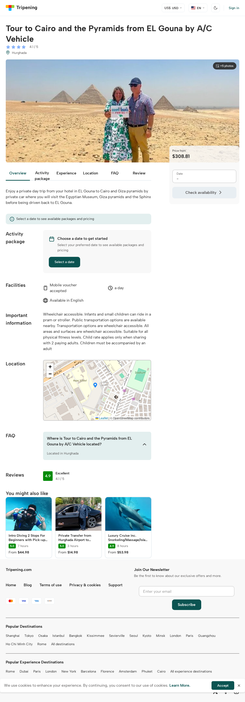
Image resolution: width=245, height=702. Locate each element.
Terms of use (50, 585)
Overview (17, 173)
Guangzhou (207, 636)
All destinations (63, 644)
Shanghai (13, 636)
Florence (107, 671)
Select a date (64, 262)
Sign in (234, 8)
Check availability (201, 192)
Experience (66, 173)
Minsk (160, 636)
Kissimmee (95, 636)
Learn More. (179, 685)
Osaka (43, 636)
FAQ (115, 173)
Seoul (133, 636)
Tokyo (28, 636)
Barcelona (88, 671)
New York (68, 671)
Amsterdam (128, 671)
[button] (95, 385)
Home (11, 585)
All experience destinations (191, 671)
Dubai (24, 671)
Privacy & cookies (85, 585)
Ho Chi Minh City (19, 644)
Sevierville (117, 636)
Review (139, 173)
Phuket (147, 671)
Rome (41, 644)
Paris (189, 636)
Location (90, 173)
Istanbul (58, 636)
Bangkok (75, 636)
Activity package (42, 176)
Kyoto (147, 636)
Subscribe (186, 604)
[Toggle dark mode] (215, 8)
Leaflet (103, 418)
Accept (222, 686)
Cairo (161, 671)
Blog (28, 585)
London (175, 636)
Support (115, 585)
